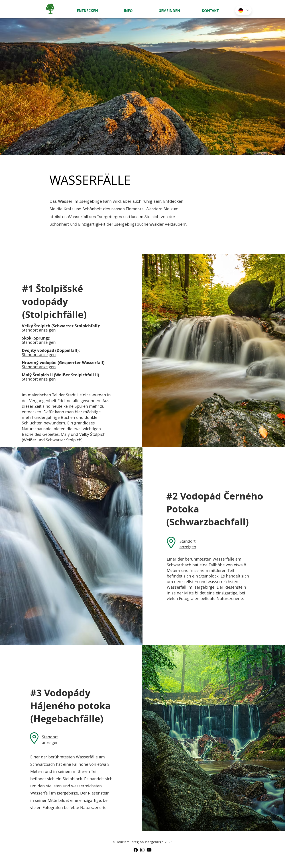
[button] (87, 8)
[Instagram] (142, 850)
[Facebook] (135, 850)
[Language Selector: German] (243, 10)
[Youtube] (149, 850)
